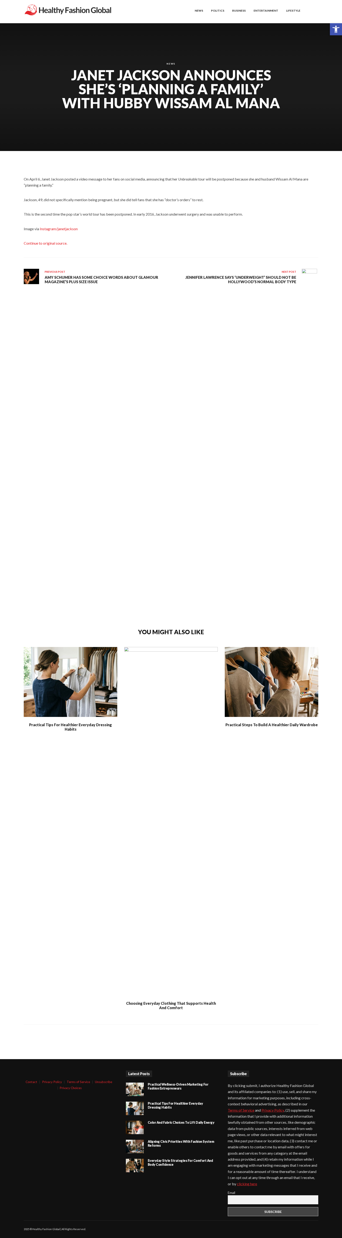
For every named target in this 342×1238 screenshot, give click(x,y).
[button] (336, 29)
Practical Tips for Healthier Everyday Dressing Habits (70, 726)
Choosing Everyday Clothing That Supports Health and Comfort (171, 1005)
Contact (31, 1082)
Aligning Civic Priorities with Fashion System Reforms (181, 1143)
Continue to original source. (45, 243)
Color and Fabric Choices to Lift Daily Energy (181, 1122)
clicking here (247, 1184)
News (171, 63)
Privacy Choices (71, 1088)
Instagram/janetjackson (59, 229)
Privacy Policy (52, 1082)
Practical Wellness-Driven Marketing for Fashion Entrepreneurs (178, 1086)
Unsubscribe (103, 1082)
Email (231, 1193)
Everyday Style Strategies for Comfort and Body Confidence (180, 1162)
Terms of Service (78, 1082)
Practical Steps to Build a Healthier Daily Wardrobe (271, 724)
